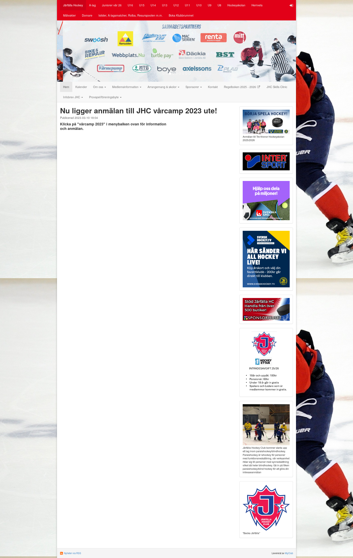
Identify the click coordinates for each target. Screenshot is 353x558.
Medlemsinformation (125, 87)
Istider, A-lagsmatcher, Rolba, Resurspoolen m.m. (130, 15)
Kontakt (213, 87)
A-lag (92, 5)
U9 (209, 5)
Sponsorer (192, 87)
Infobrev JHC (72, 97)
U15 (141, 5)
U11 (187, 5)
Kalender (81, 87)
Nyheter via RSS (72, 553)
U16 (130, 5)
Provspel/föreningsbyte (104, 97)
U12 (176, 5)
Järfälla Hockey (73, 5)
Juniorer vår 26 (112, 5)
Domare (87, 15)
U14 (153, 5)
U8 (219, 5)
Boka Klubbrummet (181, 15)
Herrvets (257, 5)
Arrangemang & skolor (162, 87)
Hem (66, 87)
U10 (199, 5)
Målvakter (69, 15)
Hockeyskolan (236, 5)
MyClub (289, 553)
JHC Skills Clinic (277, 87)
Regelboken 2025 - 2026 (240, 87)
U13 (164, 5)
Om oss (98, 87)
